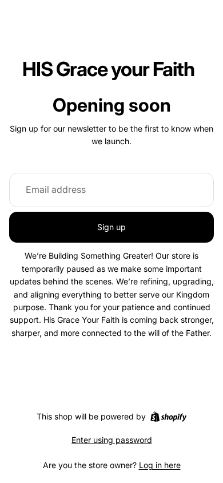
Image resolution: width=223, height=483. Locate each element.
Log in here (160, 465)
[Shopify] (168, 416)
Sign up (111, 227)
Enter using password (111, 440)
